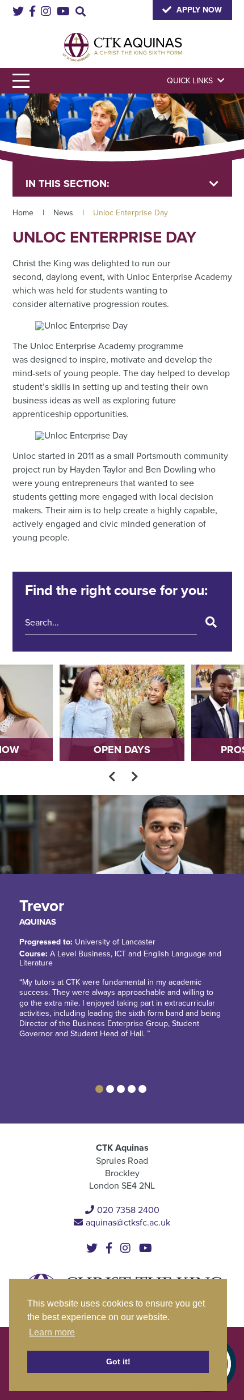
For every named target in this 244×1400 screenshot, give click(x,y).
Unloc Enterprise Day (130, 213)
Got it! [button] (118, 1361)
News (63, 213)
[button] (99, 1089)
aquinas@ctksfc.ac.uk (128, 1222)
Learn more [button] (52, 1332)
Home (22, 213)
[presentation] (112, 776)
